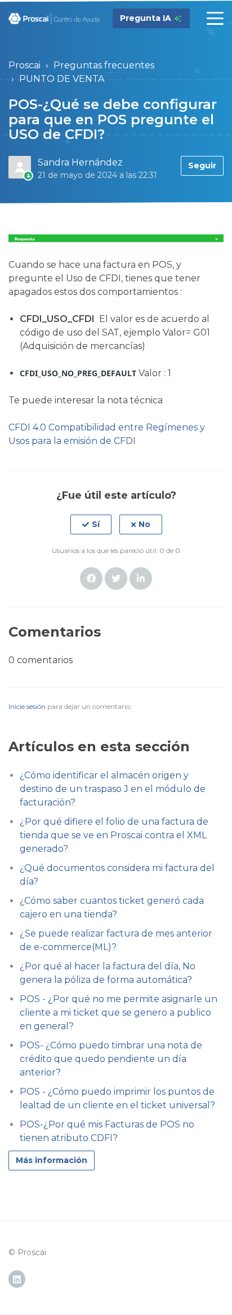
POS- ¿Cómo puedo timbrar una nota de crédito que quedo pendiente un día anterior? (111, 1059)
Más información (51, 1160)
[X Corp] (116, 578)
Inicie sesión (27, 706)
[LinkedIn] (141, 578)
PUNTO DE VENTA (61, 78)
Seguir (202, 165)
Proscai (24, 65)
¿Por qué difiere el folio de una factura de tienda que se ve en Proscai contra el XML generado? (114, 835)
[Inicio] (54, 18)
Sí (96, 524)
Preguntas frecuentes (103, 65)
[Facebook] (91, 578)
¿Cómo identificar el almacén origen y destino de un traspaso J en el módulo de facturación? (113, 789)
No (144, 524)
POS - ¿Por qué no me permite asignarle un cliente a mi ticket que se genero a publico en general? (118, 1012)
